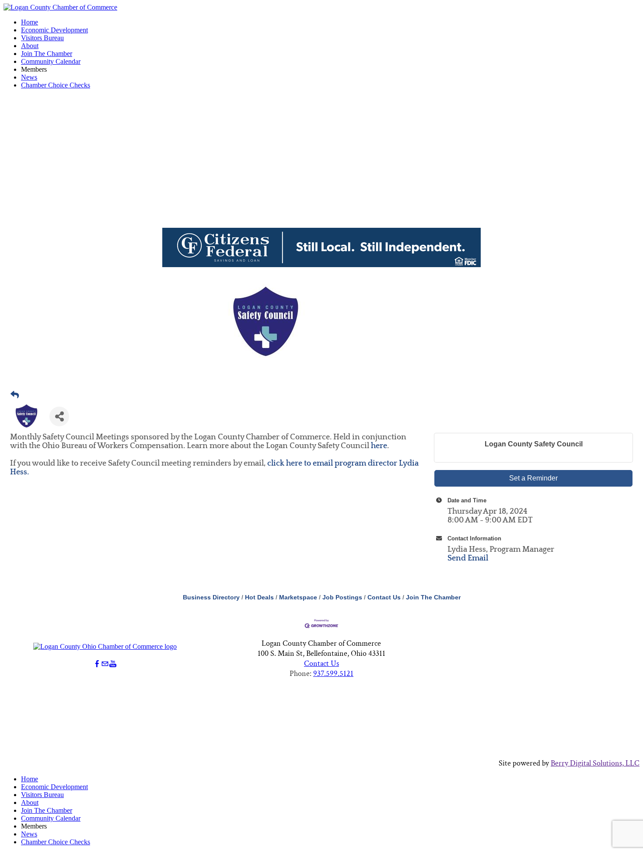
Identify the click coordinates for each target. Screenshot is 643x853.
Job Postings (342, 597)
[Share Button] (59, 416)
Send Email (467, 558)
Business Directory (211, 597)
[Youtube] (112, 664)
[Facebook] (97, 664)
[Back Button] (14, 395)
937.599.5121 (333, 673)
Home (29, 22)
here (379, 446)
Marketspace (298, 597)
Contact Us (384, 597)
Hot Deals (259, 597)
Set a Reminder (533, 478)
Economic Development (54, 30)
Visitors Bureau (42, 38)
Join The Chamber (46, 53)
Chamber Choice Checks (55, 85)
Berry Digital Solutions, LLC (595, 763)
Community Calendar (50, 61)
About (29, 45)
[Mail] (104, 664)
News (29, 77)
